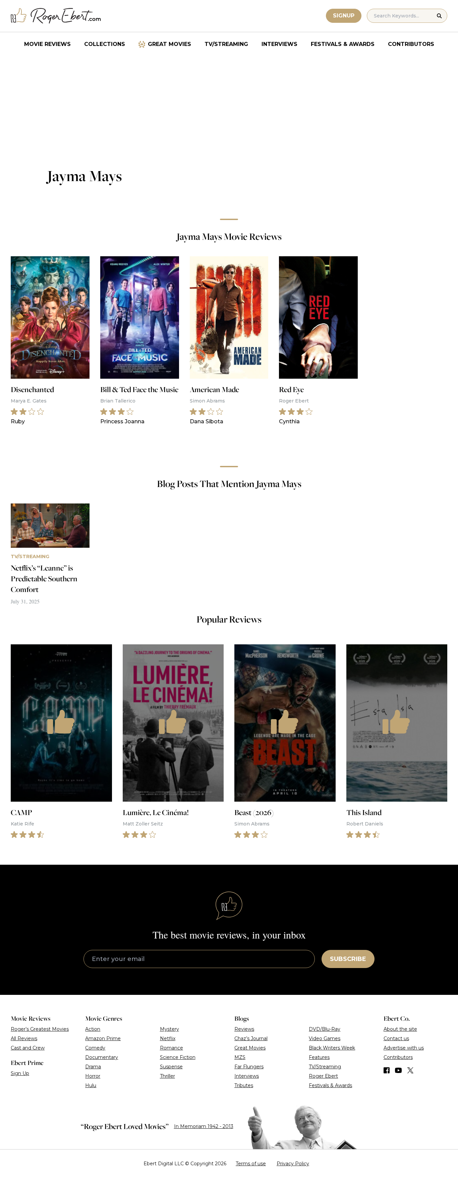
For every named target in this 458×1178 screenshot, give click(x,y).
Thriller (167, 1076)
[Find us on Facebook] (387, 1070)
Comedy (95, 1048)
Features (319, 1057)
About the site (400, 1029)
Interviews (279, 44)
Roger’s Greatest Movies (40, 1029)
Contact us (396, 1038)
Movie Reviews (47, 44)
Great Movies (169, 44)
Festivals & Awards (343, 44)
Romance (171, 1048)
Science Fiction (177, 1057)
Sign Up (20, 1073)
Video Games (324, 1038)
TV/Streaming (226, 44)
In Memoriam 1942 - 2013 (203, 1126)
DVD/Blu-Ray (324, 1029)
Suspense (171, 1067)
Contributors (411, 44)
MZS (239, 1057)
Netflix (167, 1038)
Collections (104, 44)
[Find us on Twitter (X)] (410, 1070)
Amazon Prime (103, 1038)
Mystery (169, 1029)
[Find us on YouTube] (398, 1070)
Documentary (101, 1057)
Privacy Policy (293, 1164)
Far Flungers (249, 1067)
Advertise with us (404, 1048)
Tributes (243, 1085)
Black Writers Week (332, 1048)
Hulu (90, 1085)
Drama (93, 1067)
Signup (343, 15)
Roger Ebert (323, 1076)
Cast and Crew (28, 1048)
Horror (92, 1076)
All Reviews (24, 1038)
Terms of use (251, 1164)
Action (92, 1029)
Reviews (244, 1029)
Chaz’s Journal (251, 1038)
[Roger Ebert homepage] (56, 16)
